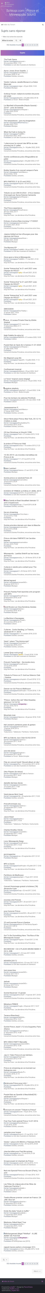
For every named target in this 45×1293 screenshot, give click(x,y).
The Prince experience (13, 208)
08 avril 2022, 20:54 (10, 199)
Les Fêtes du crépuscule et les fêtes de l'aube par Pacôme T (20, 1185)
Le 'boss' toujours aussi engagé (17, 379)
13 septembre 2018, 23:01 (13, 645)
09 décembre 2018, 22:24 (12, 597)
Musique (14, 88)
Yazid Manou (22, 73)
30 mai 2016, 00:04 (31, 1144)
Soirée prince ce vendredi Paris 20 (18, 478)
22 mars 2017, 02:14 (31, 963)
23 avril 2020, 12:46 (33, 390)
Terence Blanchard (11, 1015)
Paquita (20, 183)
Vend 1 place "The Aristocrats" (16, 641)
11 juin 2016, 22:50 (10, 1125)
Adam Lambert (10, 468)
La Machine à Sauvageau (14, 618)
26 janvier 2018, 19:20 (33, 717)
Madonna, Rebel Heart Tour (15, 1222)
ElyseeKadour (22, 1123)
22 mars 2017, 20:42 (28, 953)
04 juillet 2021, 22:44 (11, 240)
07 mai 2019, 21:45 (28, 459)
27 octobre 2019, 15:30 (31, 434)
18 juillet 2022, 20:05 (33, 147)
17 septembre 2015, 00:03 (13, 1215)
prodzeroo (21, 740)
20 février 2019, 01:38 (33, 558)
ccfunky (20, 1144)
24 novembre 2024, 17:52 (12, 63)
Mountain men (10, 715)
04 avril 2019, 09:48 (10, 529)
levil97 (20, 902)
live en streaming (11, 512)
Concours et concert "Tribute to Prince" (20, 1110)
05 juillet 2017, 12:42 (34, 866)
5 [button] (32, 45)
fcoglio (20, 1006)
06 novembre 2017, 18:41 (12, 775)
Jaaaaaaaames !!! (11, 407)
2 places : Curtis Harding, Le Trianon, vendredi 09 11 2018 (19, 630)
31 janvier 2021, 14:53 (11, 312)
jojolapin (21, 161)
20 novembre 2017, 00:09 (12, 754)
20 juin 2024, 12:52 (30, 86)
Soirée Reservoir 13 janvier (15, 993)
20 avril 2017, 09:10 (10, 926)
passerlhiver (22, 238)
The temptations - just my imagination (19, 121)
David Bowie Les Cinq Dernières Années (20, 607)
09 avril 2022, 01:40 (31, 183)
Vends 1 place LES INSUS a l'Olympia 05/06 (22, 1142)
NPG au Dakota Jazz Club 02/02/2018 (19, 738)
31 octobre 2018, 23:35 (29, 634)
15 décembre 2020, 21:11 (12, 326)
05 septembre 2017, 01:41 (31, 856)
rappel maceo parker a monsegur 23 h (19, 1247)
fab (19, 796)
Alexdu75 (21, 1072)
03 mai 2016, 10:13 (31, 1163)
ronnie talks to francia (25, 773)
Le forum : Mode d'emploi (20, 99)
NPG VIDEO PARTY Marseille (15, 1042)
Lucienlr (20, 1163)
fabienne (21, 717)
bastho (20, 98)
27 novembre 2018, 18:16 (12, 611)
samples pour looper (12, 1132)
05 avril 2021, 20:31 (30, 286)
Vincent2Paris (23, 1031)
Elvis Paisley (22, 311)
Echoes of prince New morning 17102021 (21, 221)
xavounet (21, 61)
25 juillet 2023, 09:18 (31, 98)
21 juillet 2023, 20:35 (11, 111)
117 (19, 459)
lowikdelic (21, 1188)
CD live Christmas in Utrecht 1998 (18, 432)
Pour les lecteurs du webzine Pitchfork (19, 398)
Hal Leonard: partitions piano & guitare (19, 725)
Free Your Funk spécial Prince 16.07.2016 (21, 1121)
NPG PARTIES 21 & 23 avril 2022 (17, 181)
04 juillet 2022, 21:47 (32, 161)
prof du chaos (22, 514)
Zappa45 (21, 360)
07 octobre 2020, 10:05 (33, 337)
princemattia (22, 223)
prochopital (22, 679)
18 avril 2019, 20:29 (10, 481)
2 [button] (25, 45)
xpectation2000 (23, 1044)
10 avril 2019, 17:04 (10, 516)
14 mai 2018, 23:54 (10, 666)
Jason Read (9, 817)
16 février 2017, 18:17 (11, 974)
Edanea (20, 470)
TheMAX (21, 134)
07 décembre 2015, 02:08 (12, 1203)
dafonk (20, 963)
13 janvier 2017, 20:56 (33, 995)
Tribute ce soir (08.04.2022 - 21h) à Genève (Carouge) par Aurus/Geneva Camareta (22, 194)
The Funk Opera (10, 59)
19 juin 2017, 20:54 (31, 877)
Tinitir (20, 434)
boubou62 (21, 400)
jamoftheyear (22, 109)
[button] (37, 45)
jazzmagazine (9, 854)
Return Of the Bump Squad (27, 924)
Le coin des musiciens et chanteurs (24, 65)
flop (19, 764)
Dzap (20, 504)
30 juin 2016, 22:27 (10, 1100)
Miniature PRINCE (11, 1004)
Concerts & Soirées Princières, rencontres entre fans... (22, 115)
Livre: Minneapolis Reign (14, 841)
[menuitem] (7, 3)
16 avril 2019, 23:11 (31, 493)
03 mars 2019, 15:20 (11, 544)
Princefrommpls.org (12, 804)
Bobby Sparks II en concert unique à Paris (21, 170)
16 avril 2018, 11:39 (33, 690)
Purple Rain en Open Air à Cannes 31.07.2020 (22, 345)
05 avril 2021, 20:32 (30, 272)
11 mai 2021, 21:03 (31, 259)
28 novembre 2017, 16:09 (12, 741)
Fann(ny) (21, 1175)
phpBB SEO (15, 1290)
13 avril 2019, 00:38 (29, 504)
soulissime (21, 1202)
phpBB (12, 1287)
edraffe (20, 1224)
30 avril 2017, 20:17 (30, 902)
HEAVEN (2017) (10, 961)
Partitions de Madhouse (13, 875)
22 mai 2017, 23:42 (29, 890)
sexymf (20, 1134)
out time (21, 1249)
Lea (19, 856)
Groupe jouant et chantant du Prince (18, 1161)
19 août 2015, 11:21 (10, 1239)
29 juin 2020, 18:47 (31, 371)
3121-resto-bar (23, 324)
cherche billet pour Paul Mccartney (18, 1151)
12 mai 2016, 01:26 (28, 1153)
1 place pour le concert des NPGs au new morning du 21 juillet (20, 144)
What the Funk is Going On (14, 132)
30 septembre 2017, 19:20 (31, 796)
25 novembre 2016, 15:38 (12, 1046)
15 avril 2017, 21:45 (31, 939)
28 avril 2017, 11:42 (34, 913)
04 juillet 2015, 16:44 (32, 1249)
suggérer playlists (11, 388)
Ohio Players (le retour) (13, 772)
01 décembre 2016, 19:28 (12, 1032)
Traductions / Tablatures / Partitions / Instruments (21, 732)
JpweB (20, 654)
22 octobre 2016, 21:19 (12, 1074)
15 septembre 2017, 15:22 (13, 845)
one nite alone (9, 751)
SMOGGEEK (9, 309)
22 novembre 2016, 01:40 (12, 1059)
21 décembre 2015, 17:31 (12, 1190)
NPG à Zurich (9, 864)
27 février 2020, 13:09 (11, 411)
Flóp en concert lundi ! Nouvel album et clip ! (22, 762)
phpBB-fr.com (14, 1289)
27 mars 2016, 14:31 (32, 1175)
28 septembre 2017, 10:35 (13, 820)
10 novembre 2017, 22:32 (30, 764)
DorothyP (21, 995)
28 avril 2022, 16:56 (10, 174)
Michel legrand (10, 580)
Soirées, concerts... (18, 76)
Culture (14, 314)
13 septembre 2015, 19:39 (13, 1226)
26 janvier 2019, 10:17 (11, 584)
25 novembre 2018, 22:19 (12, 622)
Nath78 (20, 1085)
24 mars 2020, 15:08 (33, 400)
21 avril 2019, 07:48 (31, 470)
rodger (20, 86)
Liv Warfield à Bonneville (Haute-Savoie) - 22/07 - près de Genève (21, 106)
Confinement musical (12, 369)
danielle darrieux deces (13, 783)
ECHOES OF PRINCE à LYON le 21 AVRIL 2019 (22, 491)
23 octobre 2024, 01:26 (12, 74)
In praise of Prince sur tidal (15, 443)
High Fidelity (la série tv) (13, 335)
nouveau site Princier (12, 900)
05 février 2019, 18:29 (28, 571)
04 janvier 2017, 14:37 (31, 1006)
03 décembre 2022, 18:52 (12, 136)
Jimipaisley (22, 704)
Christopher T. (23, 643)
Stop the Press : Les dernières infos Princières (19, 215)
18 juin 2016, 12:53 (30, 1112)
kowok (20, 1112)
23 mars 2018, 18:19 (11, 706)
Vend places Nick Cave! (13, 794)
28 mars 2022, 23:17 (11, 212)
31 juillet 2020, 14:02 (11, 348)
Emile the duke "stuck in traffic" (16, 1211)
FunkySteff (22, 390)
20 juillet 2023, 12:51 (11, 124)
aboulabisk (21, 1213)
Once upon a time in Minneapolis (17, 257)
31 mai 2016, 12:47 (31, 1134)
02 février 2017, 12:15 (11, 985)
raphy (20, 272)
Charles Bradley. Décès (13, 830)
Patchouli (21, 1057)
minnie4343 (22, 582)
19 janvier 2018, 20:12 (11, 728)
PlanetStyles (28, 1287)
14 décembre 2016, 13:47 (12, 1019)
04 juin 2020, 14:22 (34, 381)
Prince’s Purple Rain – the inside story (19, 662)
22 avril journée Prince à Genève (17, 922)
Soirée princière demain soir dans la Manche (22, 525)
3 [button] (27, 45)
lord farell (21, 620)
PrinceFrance (22, 210)
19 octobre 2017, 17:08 (12, 787)
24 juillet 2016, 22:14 (31, 1085)
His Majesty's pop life (12, 358)
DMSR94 (21, 337)
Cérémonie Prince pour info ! (15, 1083)
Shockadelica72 (23, 423)
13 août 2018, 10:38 (31, 654)
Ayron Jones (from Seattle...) (16, 71)
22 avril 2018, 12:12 (33, 679)
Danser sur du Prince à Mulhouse (17, 689)
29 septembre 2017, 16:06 (13, 807)
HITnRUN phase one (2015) (21, 1241)
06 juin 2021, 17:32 (31, 249)
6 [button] (34, 45)
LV (19, 571)
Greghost (21, 753)
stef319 (20, 493)
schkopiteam (22, 1238)
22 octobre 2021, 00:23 (12, 225)
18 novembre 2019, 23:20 (12, 425)
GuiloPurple (22, 690)
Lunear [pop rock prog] (13, 652)
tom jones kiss (10, 970)
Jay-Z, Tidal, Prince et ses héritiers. (18, 1055)
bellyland (21, 371)
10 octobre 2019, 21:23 (32, 445)
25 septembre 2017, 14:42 (13, 833)
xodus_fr (21, 147)
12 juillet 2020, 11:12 (33, 360)
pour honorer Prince (12, 911)
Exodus (20, 445)
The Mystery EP (10, 247)
